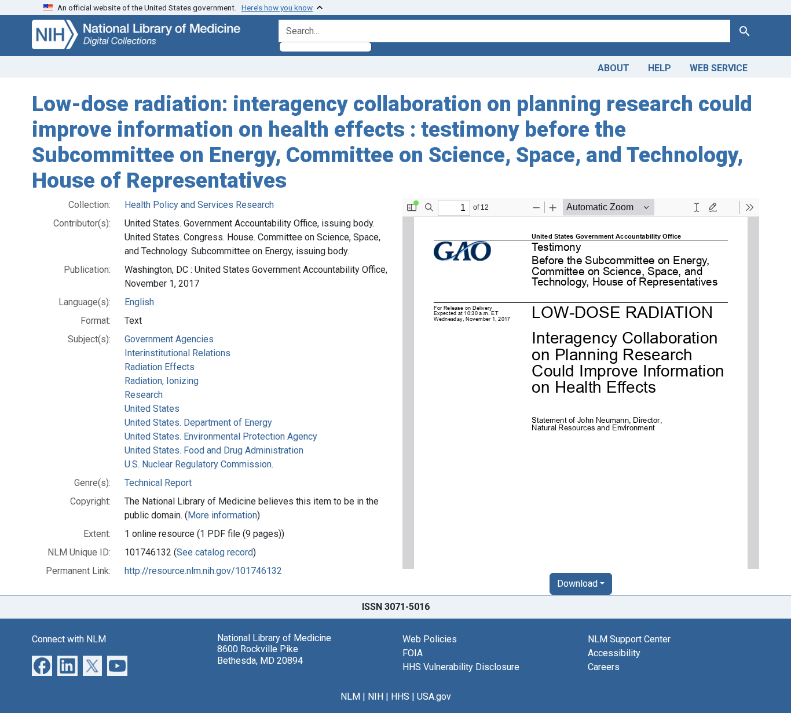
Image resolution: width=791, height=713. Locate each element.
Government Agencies (169, 339)
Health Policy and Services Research (199, 204)
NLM (350, 696)
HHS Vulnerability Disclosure (460, 666)
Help (659, 68)
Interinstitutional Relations (177, 353)
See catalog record (215, 552)
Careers (604, 666)
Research (143, 394)
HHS (400, 696)
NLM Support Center (629, 639)
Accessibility (614, 653)
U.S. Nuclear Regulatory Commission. (198, 464)
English (139, 302)
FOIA (412, 653)
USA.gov (434, 696)
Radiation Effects (159, 366)
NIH (375, 696)
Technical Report (158, 482)
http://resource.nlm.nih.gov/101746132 (203, 570)
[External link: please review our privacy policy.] (42, 665)
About (613, 68)
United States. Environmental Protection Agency (220, 436)
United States (152, 408)
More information (222, 515)
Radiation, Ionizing (161, 380)
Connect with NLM (69, 639)
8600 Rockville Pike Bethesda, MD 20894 (260, 654)
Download (577, 583)
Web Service (719, 68)
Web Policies (429, 639)
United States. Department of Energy (198, 422)
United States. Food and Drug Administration (213, 450)
